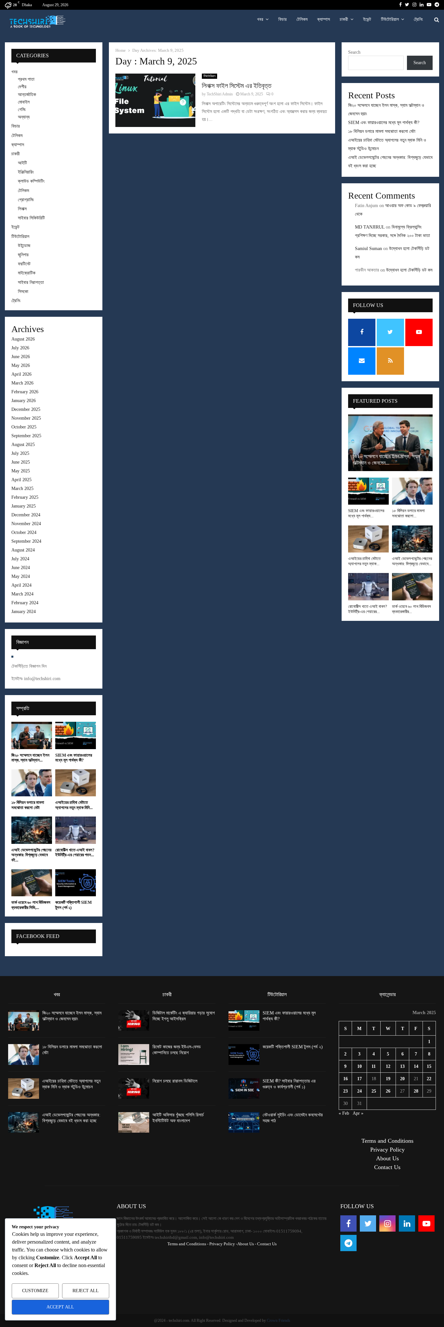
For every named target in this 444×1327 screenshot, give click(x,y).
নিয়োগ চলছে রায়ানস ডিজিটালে (174, 1081)
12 (388, 1066)
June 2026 (20, 356)
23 (345, 1091)
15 (429, 1066)
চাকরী (344, 19)
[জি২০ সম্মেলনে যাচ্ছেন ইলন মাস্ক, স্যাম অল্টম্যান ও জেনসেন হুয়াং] (31, 735)
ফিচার (282, 19)
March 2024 (22, 594)
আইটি (22, 163)
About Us (387, 1158)
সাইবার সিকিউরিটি (31, 218)
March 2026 (22, 383)
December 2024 (25, 514)
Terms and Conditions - (187, 1243)
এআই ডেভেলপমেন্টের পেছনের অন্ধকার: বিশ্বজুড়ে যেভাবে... (412, 561)
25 (374, 1091)
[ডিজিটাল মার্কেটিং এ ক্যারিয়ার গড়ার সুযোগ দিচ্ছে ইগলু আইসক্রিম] (133, 1020)
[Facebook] (348, 1223)
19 (388, 1078)
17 (359, 1078)
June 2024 (20, 567)
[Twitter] (368, 1223)
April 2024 (21, 585)
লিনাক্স (22, 208)
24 (359, 1091)
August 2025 (23, 444)
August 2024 (23, 550)
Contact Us (387, 1167)
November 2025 (26, 418)
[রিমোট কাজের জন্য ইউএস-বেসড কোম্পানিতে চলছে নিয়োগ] (133, 1054)
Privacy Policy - (223, 1243)
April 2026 (21, 374)
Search (354, 52)
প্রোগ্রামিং (26, 199)
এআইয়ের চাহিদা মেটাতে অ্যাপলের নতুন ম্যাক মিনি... (74, 805)
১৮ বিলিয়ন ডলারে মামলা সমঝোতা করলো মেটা (27, 805)
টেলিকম (301, 19)
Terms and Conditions (387, 1141)
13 (402, 1066)
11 (374, 1066)
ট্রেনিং (418, 19)
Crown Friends (278, 1320)
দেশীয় (22, 86)
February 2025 (24, 497)
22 (429, 1078)
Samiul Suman (368, 248)
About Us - (246, 1243)
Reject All (85, 1290)
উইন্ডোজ (24, 245)
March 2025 (22, 488)
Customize (35, 1290)
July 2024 (20, 558)
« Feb (344, 1113)
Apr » (358, 1113)
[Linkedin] (407, 1223)
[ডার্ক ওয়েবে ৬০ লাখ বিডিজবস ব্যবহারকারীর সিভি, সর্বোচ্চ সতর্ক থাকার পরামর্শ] (31, 882)
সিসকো (23, 291)
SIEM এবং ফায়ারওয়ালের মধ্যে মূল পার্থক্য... (366, 513)
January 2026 (23, 400)
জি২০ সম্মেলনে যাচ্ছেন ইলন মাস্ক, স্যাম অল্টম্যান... (30, 758)
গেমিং (22, 109)
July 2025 (20, 453)
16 (345, 1078)
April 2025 (21, 479)
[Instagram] (387, 1223)
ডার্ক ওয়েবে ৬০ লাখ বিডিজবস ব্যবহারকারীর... (411, 609)
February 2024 (24, 602)
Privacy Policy (387, 1149)
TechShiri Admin (220, 94)
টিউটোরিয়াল (390, 19)
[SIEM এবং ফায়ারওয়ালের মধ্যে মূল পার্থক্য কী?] (75, 735)
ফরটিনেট (24, 263)
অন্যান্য (24, 117)
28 (416, 1091)
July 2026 (20, 347)
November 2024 (26, 523)
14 (416, 1066)
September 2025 (26, 435)
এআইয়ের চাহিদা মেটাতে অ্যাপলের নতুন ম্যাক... (364, 561)
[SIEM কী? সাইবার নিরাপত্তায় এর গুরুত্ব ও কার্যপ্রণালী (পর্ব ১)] (244, 1088)
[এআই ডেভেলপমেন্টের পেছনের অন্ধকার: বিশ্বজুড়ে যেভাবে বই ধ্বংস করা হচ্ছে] (31, 830)
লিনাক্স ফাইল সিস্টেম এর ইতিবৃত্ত (236, 85)
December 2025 (25, 409)
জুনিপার (23, 254)
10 (359, 1066)
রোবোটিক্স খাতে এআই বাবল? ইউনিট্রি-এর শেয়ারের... (367, 609)
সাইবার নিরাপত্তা (31, 282)
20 (402, 1078)
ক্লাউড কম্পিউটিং (31, 181)
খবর (260, 19)
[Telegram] (348, 1243)
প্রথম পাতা (26, 79)
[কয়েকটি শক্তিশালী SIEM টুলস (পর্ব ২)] (75, 882)
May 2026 (20, 365)
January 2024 (23, 611)
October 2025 (23, 427)
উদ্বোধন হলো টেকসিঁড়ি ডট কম (409, 270)
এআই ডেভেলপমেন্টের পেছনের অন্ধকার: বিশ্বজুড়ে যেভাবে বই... (31, 854)
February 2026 (24, 391)
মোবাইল (24, 102)
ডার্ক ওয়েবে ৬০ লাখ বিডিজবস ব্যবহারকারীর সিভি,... (30, 905)
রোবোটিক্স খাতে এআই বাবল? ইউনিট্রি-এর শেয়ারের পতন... (75, 852)
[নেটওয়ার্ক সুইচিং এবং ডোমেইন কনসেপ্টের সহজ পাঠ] (244, 1122)
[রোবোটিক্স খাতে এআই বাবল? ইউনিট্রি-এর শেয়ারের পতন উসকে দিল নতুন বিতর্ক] (75, 830)
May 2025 (20, 470)
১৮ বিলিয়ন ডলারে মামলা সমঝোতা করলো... (408, 513)
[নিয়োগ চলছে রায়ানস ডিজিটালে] (133, 1088)
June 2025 (20, 462)
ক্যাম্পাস (323, 19)
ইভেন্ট (367, 19)
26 (388, 1091)
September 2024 (26, 541)
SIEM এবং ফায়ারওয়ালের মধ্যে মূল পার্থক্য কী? (73, 758)
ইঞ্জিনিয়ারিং (26, 172)
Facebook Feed (37, 936)
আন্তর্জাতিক (27, 94)
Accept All (60, 1307)
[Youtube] (426, 1223)
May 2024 (20, 576)
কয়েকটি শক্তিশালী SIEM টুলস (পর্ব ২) (293, 1046)
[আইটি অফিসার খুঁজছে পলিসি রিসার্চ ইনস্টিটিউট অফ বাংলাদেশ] (133, 1122)
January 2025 (23, 506)
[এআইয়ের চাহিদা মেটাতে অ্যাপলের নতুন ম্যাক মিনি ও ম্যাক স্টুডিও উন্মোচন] (75, 782)
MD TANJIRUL (370, 227)
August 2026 (23, 339)
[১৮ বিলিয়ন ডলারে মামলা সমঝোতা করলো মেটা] (31, 782)
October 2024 (23, 532)
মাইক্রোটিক (26, 273)
